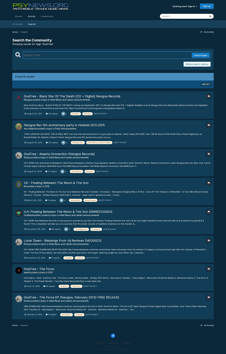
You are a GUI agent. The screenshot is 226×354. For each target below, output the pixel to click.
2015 (47, 186)
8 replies (55, 258)
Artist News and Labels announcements (70, 99)
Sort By (205, 84)
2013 (50, 272)
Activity (31, 16)
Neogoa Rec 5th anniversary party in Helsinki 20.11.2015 (64, 125)
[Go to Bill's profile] (18, 184)
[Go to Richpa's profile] (18, 155)
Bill (25, 186)
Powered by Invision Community (113, 349)
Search (32, 24)
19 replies (56, 229)
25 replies (53, 113)
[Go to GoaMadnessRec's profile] (18, 213)
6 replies (52, 314)
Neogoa (28, 99)
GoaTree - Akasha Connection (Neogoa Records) (59, 154)
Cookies (126, 343)
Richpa (27, 157)
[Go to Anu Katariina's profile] (18, 126)
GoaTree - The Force (39, 269)
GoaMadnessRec (32, 215)
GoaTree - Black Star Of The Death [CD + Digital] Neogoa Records (72, 96)
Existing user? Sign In (184, 6)
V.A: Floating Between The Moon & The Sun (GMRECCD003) (68, 212)
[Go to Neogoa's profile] (18, 97)
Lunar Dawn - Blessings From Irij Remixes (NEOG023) (63, 240)
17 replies (52, 171)
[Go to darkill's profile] (18, 270)
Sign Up (206, 6)
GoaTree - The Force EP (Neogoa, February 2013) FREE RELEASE (71, 297)
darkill (27, 272)
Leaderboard (47, 16)
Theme (100, 343)
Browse (18, 16)
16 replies (50, 286)
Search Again (200, 55)
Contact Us (113, 343)
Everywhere (197, 16)
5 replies (51, 200)
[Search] (210, 16)
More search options (198, 64)
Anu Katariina (30, 128)
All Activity (18, 24)
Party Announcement (65, 128)
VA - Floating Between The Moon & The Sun (56, 183)
